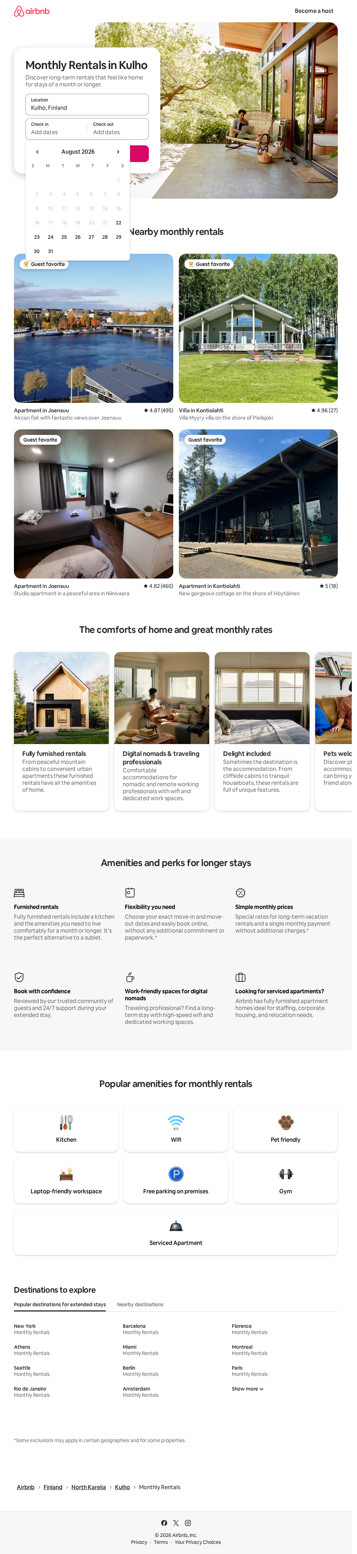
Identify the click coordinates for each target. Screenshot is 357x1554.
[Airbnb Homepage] (32, 11)
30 (37, 251)
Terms (161, 1542)
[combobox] (87, 108)
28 (105, 237)
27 (91, 237)
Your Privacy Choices (198, 1542)
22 (118, 223)
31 (50, 251)
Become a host (314, 11)
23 (37, 237)
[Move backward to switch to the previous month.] (38, 152)
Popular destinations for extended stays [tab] (60, 1304)
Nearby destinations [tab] (140, 1304)
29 (118, 237)
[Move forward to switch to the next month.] (118, 152)
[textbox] (56, 132)
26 (78, 237)
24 (50, 237)
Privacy (139, 1542)
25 (64, 237)
